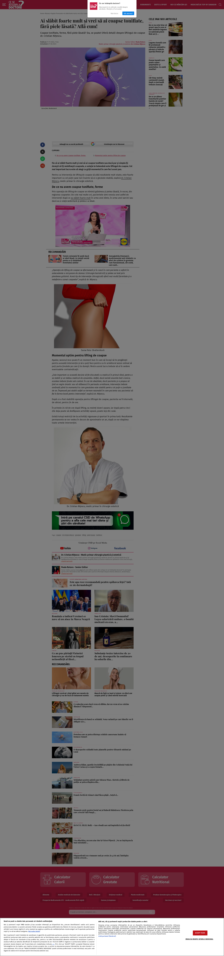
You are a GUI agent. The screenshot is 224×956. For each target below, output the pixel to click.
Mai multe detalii (34, 931)
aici (53, 944)
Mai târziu (114, 13)
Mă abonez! (128, 13)
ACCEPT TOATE (200, 933)
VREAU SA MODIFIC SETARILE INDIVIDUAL (199, 939)
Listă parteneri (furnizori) (107, 936)
